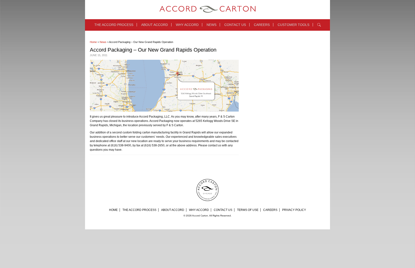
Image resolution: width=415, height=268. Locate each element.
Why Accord (187, 25)
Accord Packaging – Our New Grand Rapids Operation (153, 50)
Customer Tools (293, 25)
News (211, 25)
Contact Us (235, 25)
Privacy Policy (294, 210)
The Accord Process (113, 25)
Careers (262, 25)
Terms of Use (247, 210)
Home (93, 42)
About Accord (154, 25)
